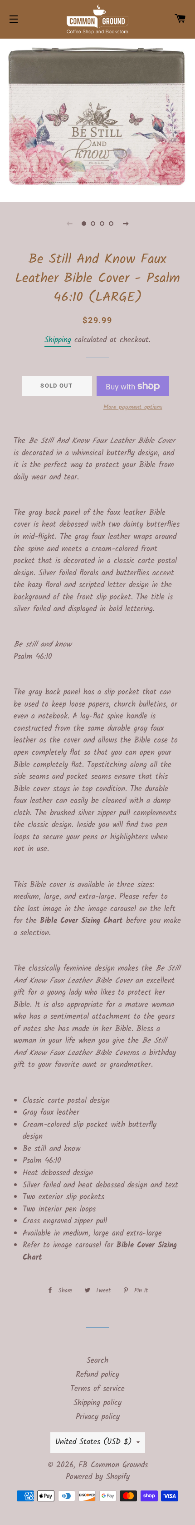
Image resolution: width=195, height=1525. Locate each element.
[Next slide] (126, 224)
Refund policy (97, 1375)
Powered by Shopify (98, 1477)
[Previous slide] (69, 224)
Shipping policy (97, 1403)
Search (97, 1361)
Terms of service (97, 1389)
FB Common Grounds (113, 1465)
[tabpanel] (97, 119)
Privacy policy (98, 1417)
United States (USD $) (93, 1442)
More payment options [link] (132, 407)
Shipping (57, 340)
